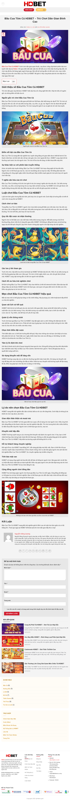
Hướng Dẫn (6, 688)
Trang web (7, 600)
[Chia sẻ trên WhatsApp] (20, 550)
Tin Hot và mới (7, 705)
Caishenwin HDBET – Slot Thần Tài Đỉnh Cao (40, 649)
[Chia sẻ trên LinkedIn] (43, 550)
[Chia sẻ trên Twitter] (30, 550)
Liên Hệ (5, 732)
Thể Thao (6, 701)
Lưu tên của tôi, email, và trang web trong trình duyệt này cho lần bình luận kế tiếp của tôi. (35, 609)
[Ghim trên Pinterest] (36, 550)
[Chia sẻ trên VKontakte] (39, 550)
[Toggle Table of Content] (12, 81)
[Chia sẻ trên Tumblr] (46, 550)
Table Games (7, 698)
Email (6, 592)
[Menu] (3, 3)
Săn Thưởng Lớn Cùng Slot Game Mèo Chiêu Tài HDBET (44, 663)
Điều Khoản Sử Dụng (9, 725)
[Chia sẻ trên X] (26, 550)
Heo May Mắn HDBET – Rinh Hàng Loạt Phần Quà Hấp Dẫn (45, 637)
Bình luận (7, 567)
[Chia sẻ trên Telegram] (49, 550)
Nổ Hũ (5, 695)
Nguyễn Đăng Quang (43, 27)
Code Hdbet (7, 722)
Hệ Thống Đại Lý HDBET (10, 728)
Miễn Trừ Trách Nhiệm (10, 735)
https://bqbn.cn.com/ (54, 760)
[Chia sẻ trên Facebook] (23, 550)
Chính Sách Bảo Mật (9, 719)
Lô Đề (5, 692)
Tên (5, 583)
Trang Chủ (6, 738)
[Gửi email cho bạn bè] (33, 550)
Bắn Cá (5, 685)
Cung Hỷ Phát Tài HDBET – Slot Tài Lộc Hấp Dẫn (41, 625)
